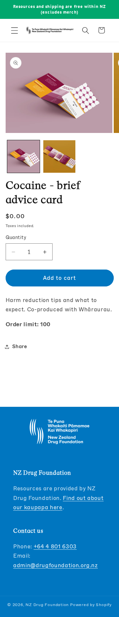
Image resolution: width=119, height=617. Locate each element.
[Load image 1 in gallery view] (23, 156)
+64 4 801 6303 (55, 546)
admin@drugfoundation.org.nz (55, 565)
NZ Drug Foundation (47, 605)
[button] (14, 30)
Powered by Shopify (91, 605)
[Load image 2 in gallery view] (59, 156)
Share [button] (19, 346)
